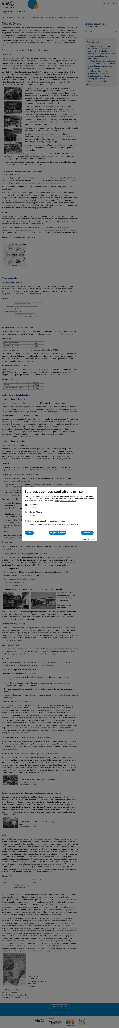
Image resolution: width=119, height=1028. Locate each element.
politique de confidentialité (65, 501)
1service (34, 508)
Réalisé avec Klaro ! (88, 540)
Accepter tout (87, 533)
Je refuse (29, 533)
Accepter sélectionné (57, 533)
